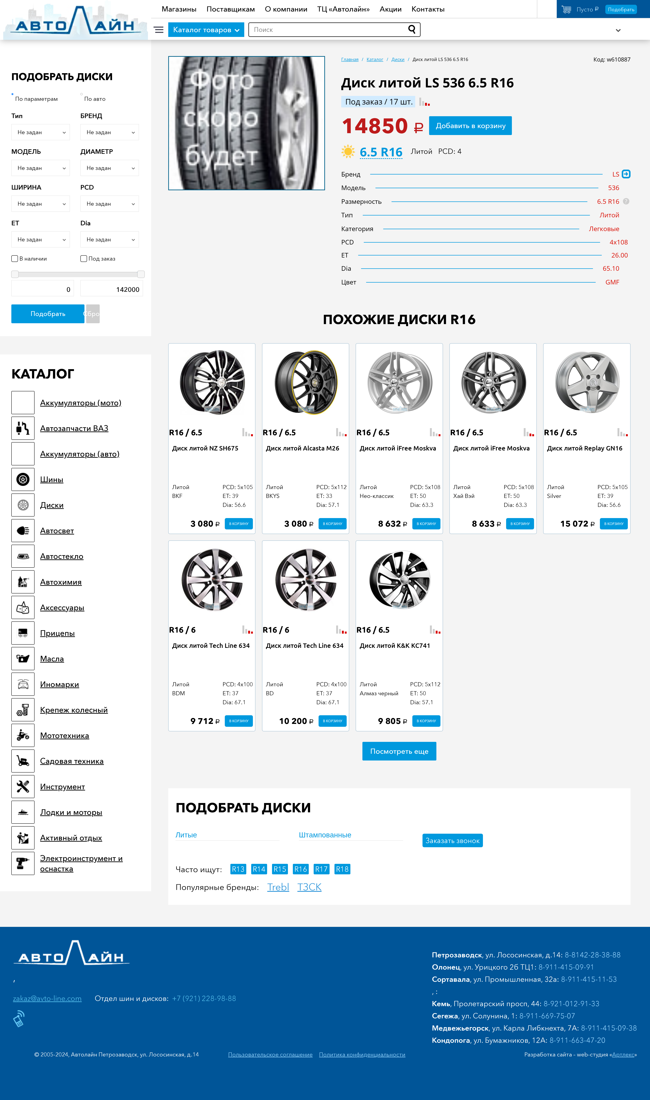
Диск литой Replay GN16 (585, 448)
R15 (280, 869)
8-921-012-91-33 (572, 1003)
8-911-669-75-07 (547, 1015)
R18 (342, 869)
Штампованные (325, 835)
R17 (321, 869)
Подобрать (621, 9)
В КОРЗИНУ (238, 524)
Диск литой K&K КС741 (395, 645)
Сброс (93, 314)
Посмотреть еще (399, 751)
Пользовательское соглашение (270, 1054)
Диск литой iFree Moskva (398, 448)
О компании (286, 8)
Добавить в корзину (471, 125)
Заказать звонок (453, 840)
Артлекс (623, 1054)
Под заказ (102, 258)
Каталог (375, 59)
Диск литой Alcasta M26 (302, 448)
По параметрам (36, 98)
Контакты (428, 8)
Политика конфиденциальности (362, 1054)
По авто (95, 98)
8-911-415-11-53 (589, 979)
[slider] (15, 274)
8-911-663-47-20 (577, 1040)
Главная (350, 59)
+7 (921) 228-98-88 (204, 998)
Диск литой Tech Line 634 (211, 645)
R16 (300, 869)
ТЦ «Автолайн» (343, 8)
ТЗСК (309, 887)
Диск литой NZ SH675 (205, 448)
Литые (186, 835)
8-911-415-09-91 (566, 966)
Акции (391, 8)
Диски (398, 59)
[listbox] (40, 132)
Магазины (179, 8)
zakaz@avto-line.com (47, 998)
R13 (238, 869)
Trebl (278, 887)
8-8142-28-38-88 (593, 954)
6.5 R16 (381, 153)
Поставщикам (231, 8)
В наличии (33, 258)
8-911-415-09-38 (609, 1027)
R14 (259, 869)
